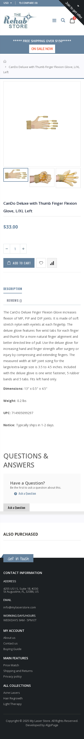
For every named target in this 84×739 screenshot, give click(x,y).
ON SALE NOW (42, 49)
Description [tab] (12, 288)
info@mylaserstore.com (19, 607)
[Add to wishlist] (41, 263)
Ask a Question (27, 493)
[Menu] (54, 20)
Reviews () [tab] (14, 300)
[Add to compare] (52, 263)
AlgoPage (51, 725)
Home (5, 61)
